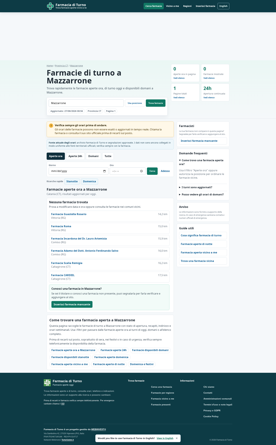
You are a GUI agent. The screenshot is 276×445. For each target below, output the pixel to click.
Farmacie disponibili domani (150, 350)
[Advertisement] (138, 36)
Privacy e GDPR (211, 410)
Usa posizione (135, 103)
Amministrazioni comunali (217, 398)
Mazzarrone (76, 65)
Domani (93, 156)
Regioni (187, 6)
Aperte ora (55, 156)
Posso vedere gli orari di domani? (203, 194)
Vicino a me (172, 6)
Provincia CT (61, 65)
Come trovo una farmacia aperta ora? (201, 162)
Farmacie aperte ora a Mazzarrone (73, 350)
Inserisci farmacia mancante (72, 304)
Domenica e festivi (141, 364)
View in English (165, 438)
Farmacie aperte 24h (114, 350)
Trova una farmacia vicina (197, 261)
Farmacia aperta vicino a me (69, 364)
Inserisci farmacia (205, 6)
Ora (112, 165)
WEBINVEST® (98, 429)
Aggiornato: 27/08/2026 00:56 (66, 110)
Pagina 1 (110, 110)
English (223, 6)
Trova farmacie (155, 103)
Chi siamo (208, 387)
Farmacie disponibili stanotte (70, 357)
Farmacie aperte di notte (109, 364)
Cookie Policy (210, 416)
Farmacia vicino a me (162, 398)
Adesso (165, 171)
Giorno (52, 165)
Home (50, 65)
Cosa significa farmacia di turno (201, 235)
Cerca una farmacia (161, 387)
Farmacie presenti (161, 404)
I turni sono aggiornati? (197, 187)
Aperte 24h (75, 156)
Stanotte (72, 181)
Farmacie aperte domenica (111, 357)
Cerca (152, 171)
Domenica (89, 181)
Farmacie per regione (162, 392)
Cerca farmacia (154, 6)
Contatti (207, 392)
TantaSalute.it (67, 440)
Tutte (108, 156)
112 (62, 403)
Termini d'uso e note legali (217, 404)
